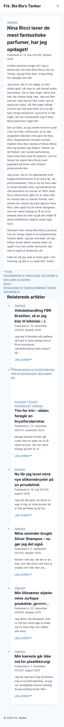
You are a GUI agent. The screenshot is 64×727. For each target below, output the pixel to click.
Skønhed (12, 22)
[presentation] (34, 382)
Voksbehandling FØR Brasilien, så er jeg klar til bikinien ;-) (33, 315)
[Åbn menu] (57, 6)
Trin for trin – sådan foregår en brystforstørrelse (32, 415)
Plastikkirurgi (22, 405)
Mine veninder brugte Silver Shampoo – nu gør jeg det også (33, 538)
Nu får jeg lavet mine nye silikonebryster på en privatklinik (34, 479)
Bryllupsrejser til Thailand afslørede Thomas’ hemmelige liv (30, 288)
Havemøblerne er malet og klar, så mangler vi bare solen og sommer (31, 275)
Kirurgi (32, 401)
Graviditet (20, 401)
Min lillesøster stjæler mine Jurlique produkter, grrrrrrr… (33, 598)
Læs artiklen (23, 359)
